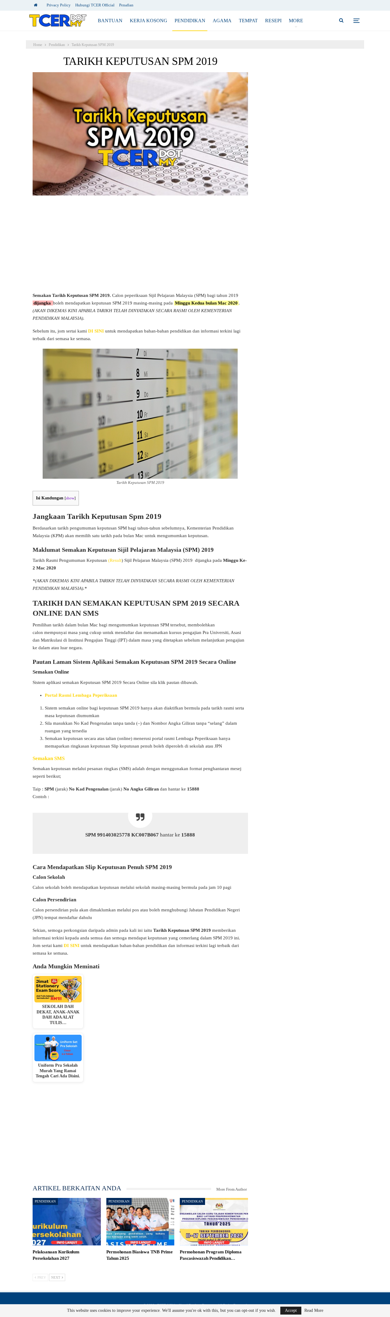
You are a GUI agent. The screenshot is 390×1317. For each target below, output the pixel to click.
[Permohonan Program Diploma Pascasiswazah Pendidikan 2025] (214, 1222)
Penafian (126, 5)
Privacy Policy (59, 5)
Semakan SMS (49, 758)
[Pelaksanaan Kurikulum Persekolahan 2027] (67, 1222)
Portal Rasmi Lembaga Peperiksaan (81, 695)
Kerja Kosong (148, 20)
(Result (115, 560)
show (70, 498)
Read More (313, 1310)
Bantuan (110, 20)
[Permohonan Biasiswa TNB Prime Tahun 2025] (140, 1222)
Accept (291, 1310)
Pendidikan (190, 20)
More (296, 20)
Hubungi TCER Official (95, 5)
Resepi (273, 20)
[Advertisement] (140, 246)
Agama (222, 20)
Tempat (248, 20)
